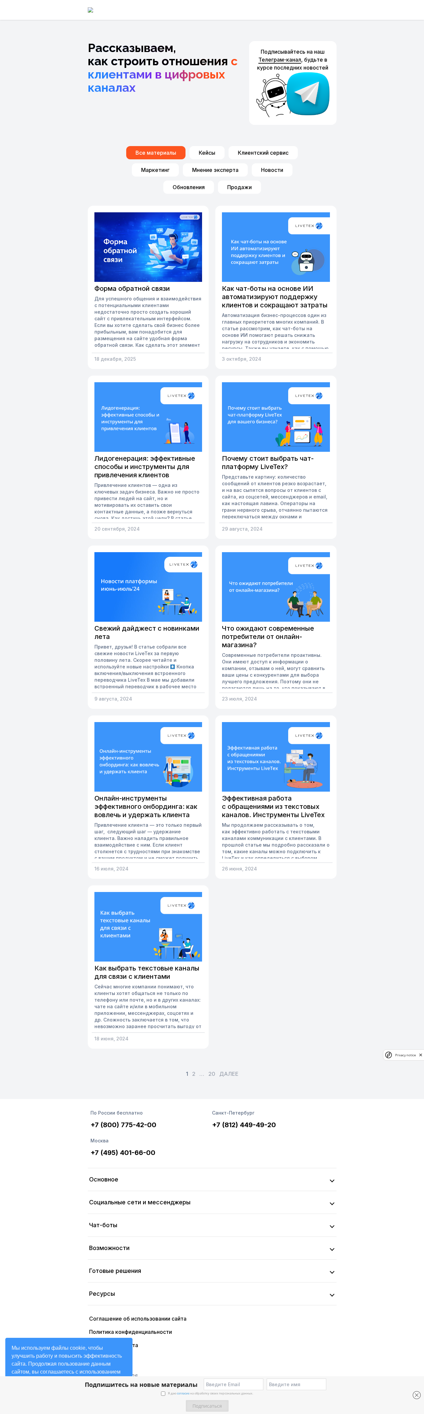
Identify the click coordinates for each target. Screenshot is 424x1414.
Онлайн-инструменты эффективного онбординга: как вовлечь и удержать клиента (145, 806)
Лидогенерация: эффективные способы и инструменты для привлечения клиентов (144, 466)
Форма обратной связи (132, 288)
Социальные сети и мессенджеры (139, 1202)
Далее (228, 1074)
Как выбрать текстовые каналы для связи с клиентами (146, 972)
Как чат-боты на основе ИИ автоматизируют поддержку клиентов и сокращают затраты (275, 297)
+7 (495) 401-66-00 (122, 1153)
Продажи (239, 187)
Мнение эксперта (215, 170)
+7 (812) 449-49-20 (244, 1125)
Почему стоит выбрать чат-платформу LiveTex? (268, 462)
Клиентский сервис (263, 152)
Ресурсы (102, 1293)
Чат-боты (103, 1225)
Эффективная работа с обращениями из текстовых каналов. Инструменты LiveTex (273, 806)
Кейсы (207, 152)
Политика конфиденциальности (130, 1332)
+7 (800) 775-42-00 (123, 1125)
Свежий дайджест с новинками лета (146, 632)
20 (211, 1074)
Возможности (109, 1247)
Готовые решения (115, 1270)
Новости (272, 170)
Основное (103, 1179)
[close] (420, 1055)
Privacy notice (405, 1055)
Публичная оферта (113, 1345)
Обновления (189, 187)
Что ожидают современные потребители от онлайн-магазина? (268, 636)
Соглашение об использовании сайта (137, 1318)
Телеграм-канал (279, 59)
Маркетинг (155, 170)
